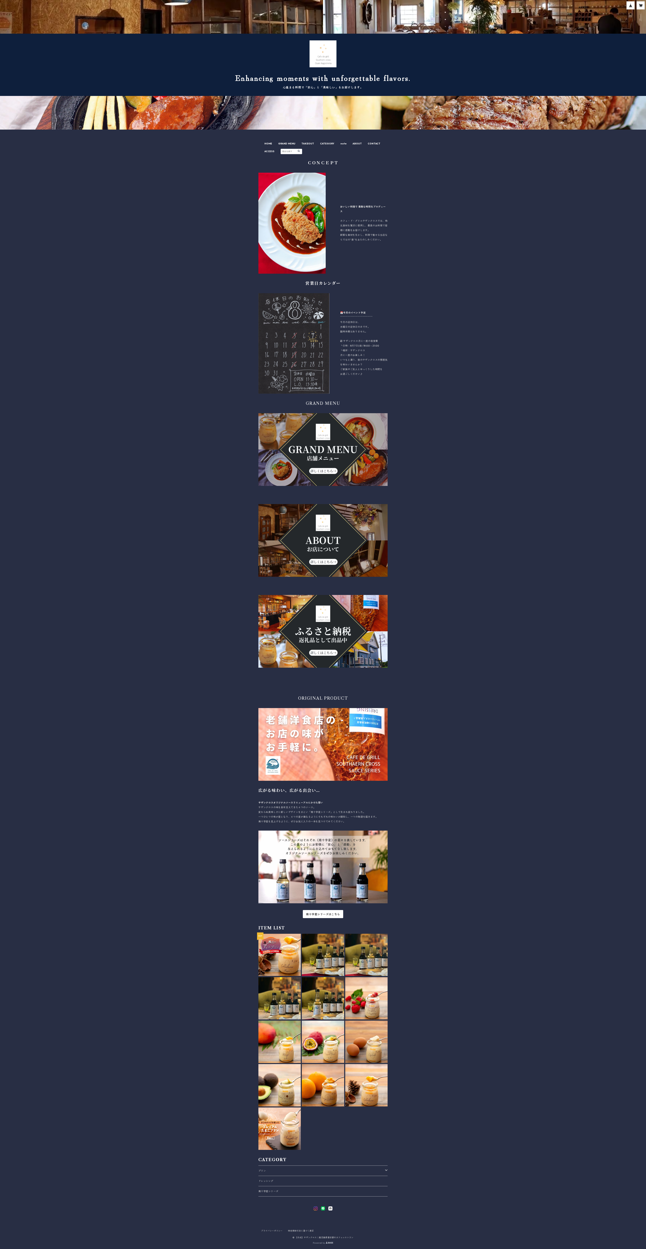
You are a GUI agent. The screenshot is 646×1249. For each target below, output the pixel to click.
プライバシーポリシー (272, 1230)
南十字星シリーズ (268, 1191)
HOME (268, 143)
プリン (262, 1170)
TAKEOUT (307, 143)
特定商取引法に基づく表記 (301, 1230)
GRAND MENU (286, 143)
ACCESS (269, 151)
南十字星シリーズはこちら (323, 914)
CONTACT (374, 143)
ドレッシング (265, 1181)
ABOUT (357, 143)
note (343, 143)
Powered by (319, 1243)
